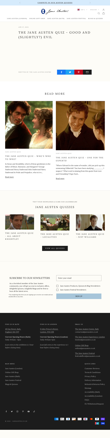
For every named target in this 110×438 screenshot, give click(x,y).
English (93, 9)
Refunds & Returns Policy (95, 384)
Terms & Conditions (92, 372)
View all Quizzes (55, 248)
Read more (9, 177)
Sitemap (88, 388)
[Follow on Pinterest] (23, 411)
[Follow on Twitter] (12, 411)
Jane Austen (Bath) (56, 18)
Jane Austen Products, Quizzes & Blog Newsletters (80, 286)
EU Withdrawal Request (94, 404)
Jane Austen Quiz (13, 152)
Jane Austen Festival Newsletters (73, 290)
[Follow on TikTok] (34, 411)
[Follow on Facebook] (6, 411)
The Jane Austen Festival (85, 353)
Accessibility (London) (93, 396)
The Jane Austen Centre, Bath (87, 329)
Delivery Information (93, 380)
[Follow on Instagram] (17, 411)
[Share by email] (87, 72)
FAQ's (87, 400)
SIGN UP (78, 296)
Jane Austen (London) (17, 18)
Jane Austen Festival (76, 18)
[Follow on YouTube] (29, 411)
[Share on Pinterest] (78, 72)
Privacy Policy (90, 376)
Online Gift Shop (37, 18)
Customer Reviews (92, 368)
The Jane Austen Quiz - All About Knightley (19, 236)
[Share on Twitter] (70, 72)
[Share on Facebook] (61, 72)
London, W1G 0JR (47, 332)
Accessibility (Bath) (92, 392)
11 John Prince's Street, (49, 329)
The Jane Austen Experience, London (90, 337)
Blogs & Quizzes (95, 18)
